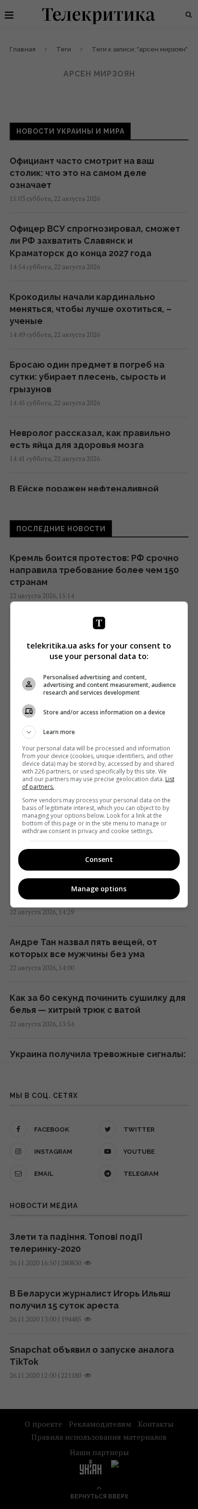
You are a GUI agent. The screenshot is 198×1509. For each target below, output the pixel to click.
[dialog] (99, 754)
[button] (99, 732)
